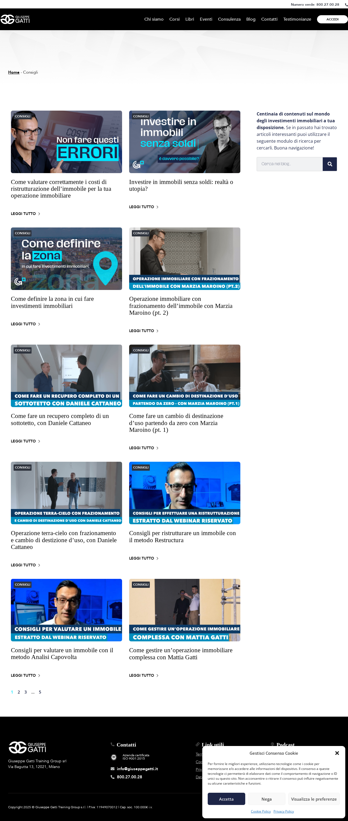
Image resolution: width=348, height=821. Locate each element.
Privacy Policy (284, 811)
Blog (251, 19)
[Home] (15, 19)
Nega (267, 799)
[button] (337, 753)
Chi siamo (154, 19)
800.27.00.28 (327, 4)
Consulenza (229, 19)
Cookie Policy (261, 811)
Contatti (269, 19)
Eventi (206, 19)
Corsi (174, 19)
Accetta (226, 799)
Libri (189, 19)
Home (14, 72)
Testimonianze (297, 19)
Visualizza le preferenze (314, 799)
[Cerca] (330, 164)
